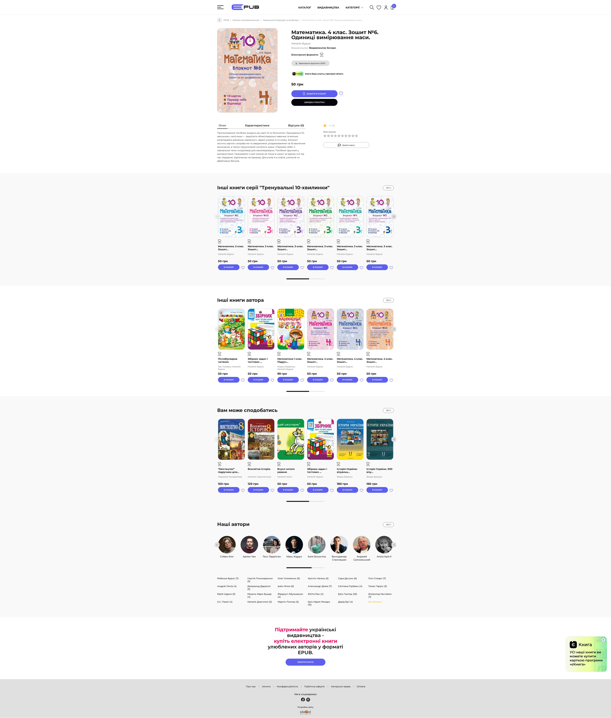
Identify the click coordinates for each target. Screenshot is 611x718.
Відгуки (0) (296, 125)
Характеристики (257, 125)
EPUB (226, 20)
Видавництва (328, 7)
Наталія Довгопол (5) (259, 601)
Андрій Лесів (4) (227, 586)
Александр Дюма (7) (320, 586)
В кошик (229, 267)
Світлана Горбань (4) (350, 586)
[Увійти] (386, 8)
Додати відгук (348, 145)
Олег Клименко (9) (289, 578)
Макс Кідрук (294, 556)
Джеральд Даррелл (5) (259, 588)
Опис (222, 125)
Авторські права (340, 686)
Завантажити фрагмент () (312, 63)
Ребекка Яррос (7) (228, 578)
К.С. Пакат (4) (224, 601)
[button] (393, 216)
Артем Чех (249, 556)
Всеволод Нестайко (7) (380, 595)
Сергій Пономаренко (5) (260, 580)
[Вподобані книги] (378, 8)
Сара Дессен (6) (347, 578)
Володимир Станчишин (339, 556)
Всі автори (374, 601)
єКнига (266, 686)
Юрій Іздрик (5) (226, 594)
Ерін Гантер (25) (347, 594)
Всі (388, 188)
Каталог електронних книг (246, 20)
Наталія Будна (300, 43)
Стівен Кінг (227, 556)
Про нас (251, 686)
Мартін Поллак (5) (288, 601)
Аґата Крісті (384, 556)
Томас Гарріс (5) (377, 586)
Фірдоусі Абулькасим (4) (290, 595)
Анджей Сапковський (361, 556)
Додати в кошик (316, 93)
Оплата (361, 686)
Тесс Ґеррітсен (272, 556)
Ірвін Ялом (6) (286, 586)
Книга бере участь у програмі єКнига (324, 74)
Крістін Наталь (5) (318, 578)
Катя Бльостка (317, 556)
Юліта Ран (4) (315, 594)
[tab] (222, 126)
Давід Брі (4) (345, 601)
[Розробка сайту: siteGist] (305, 713)
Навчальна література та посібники (280, 20)
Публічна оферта (314, 686)
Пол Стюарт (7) (377, 578)
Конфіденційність (287, 686)
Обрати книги (305, 662)
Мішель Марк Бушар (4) (259, 595)
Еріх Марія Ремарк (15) (319, 603)
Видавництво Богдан (322, 47)
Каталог (304, 7)
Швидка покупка (314, 102)
